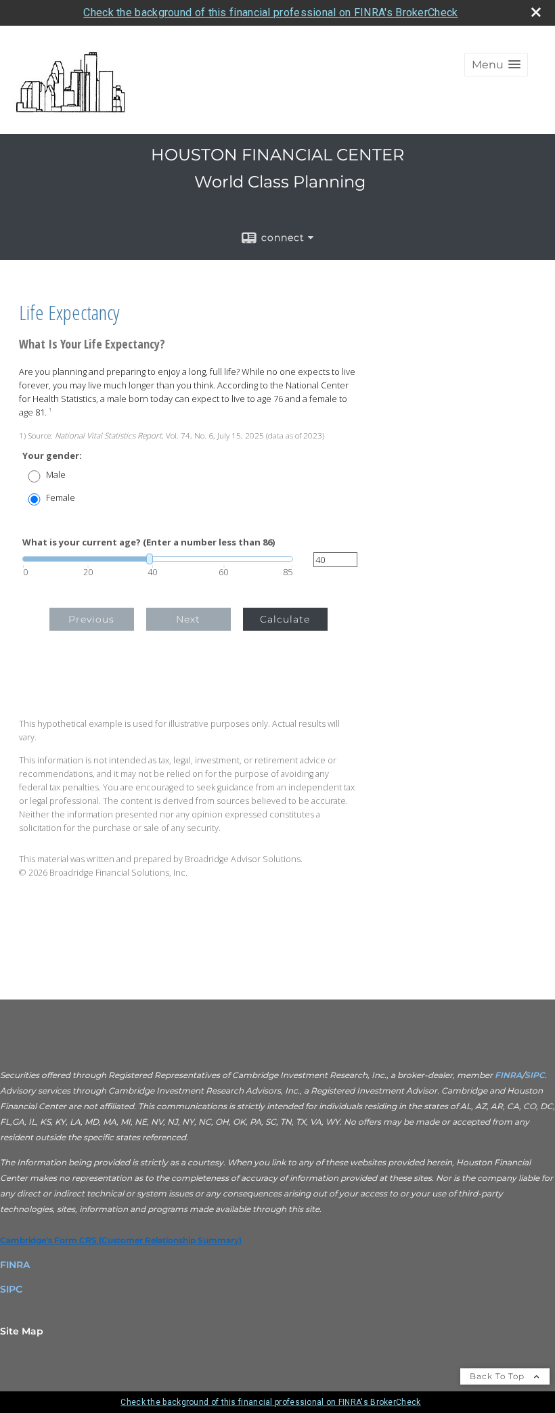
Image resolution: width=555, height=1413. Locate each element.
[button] (496, 64)
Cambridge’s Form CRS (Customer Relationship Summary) (121, 1240)
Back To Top (498, 1376)
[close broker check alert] (536, 12)
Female (60, 497)
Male (56, 474)
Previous (91, 619)
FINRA (507, 1075)
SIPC (535, 1075)
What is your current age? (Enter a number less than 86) (148, 542)
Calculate (285, 619)
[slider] (157, 559)
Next (188, 619)
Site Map (21, 1331)
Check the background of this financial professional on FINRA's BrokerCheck (270, 12)
